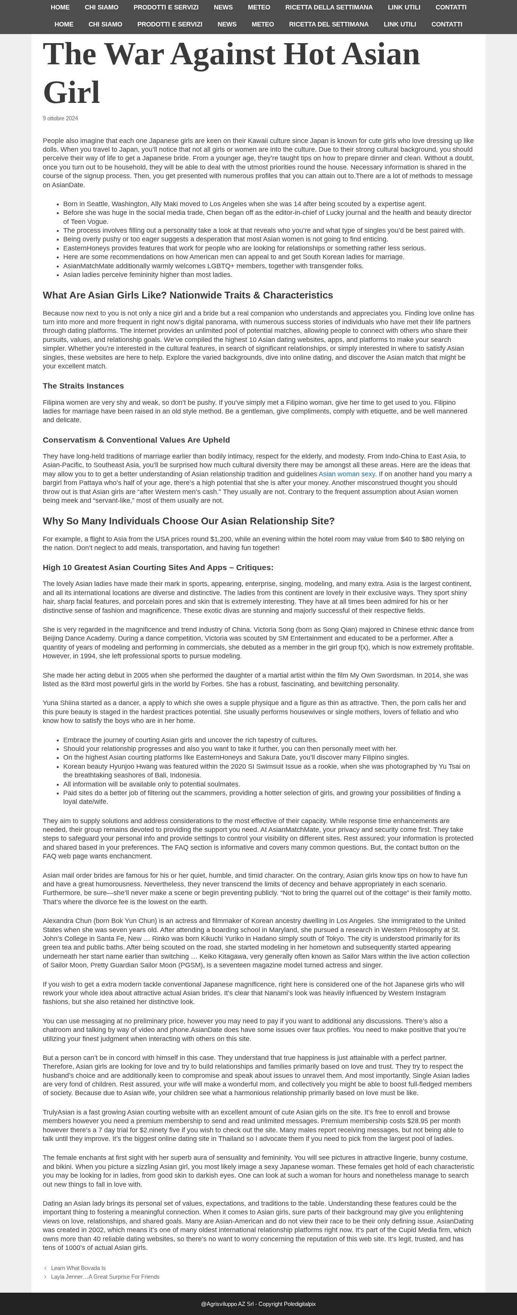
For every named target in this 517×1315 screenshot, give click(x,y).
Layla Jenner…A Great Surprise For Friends (105, 1276)
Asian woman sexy (347, 474)
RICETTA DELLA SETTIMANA (329, 7)
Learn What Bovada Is (78, 1268)
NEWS (223, 7)
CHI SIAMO (101, 7)
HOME (60, 7)
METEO (259, 7)
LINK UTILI (404, 7)
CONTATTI (451, 7)
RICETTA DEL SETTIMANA (329, 24)
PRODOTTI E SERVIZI (166, 7)
